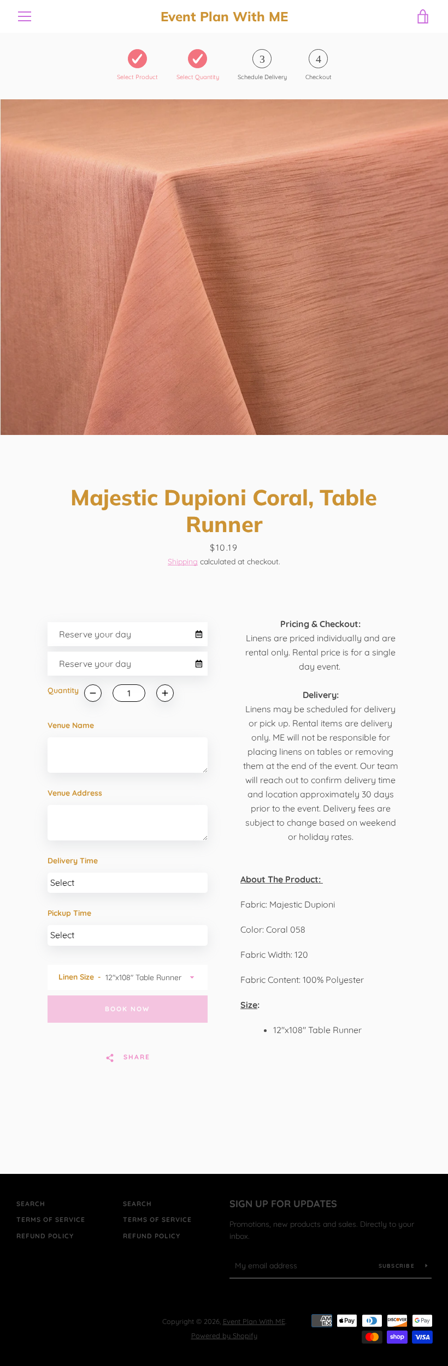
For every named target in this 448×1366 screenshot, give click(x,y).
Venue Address (75, 793)
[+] (165, 693)
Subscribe (398, 1265)
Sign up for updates (283, 1203)
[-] (93, 693)
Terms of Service (50, 1219)
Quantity (63, 690)
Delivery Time (73, 861)
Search (30, 1204)
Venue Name (71, 725)
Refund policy (45, 1236)
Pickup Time (69, 913)
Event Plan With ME (224, 17)
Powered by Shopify (224, 1335)
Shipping (183, 561)
